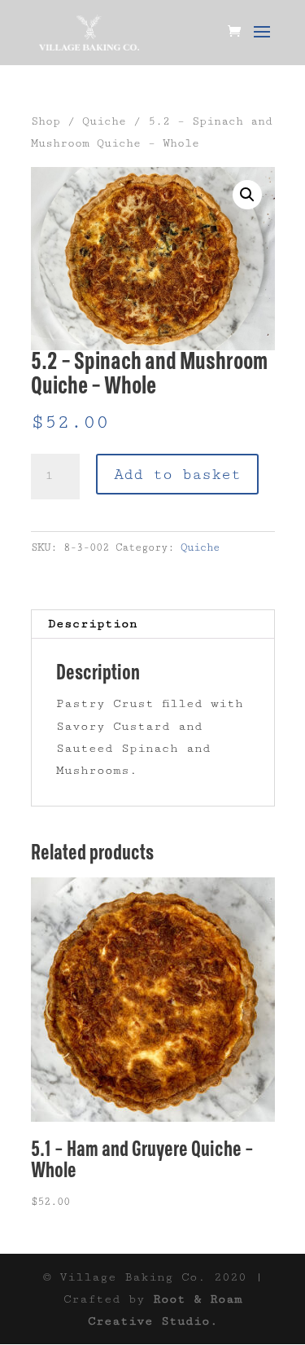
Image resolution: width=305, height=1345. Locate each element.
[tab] (153, 624)
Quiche (104, 121)
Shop (45, 121)
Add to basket (177, 474)
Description (92, 624)
